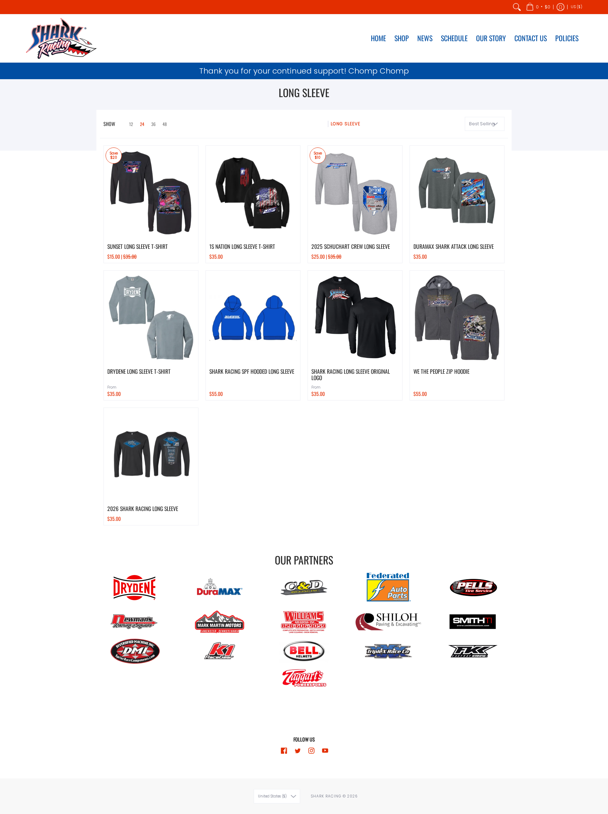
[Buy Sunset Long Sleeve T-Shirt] (151, 192)
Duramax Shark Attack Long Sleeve (453, 246)
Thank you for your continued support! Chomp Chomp (304, 70)
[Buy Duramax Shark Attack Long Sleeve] (457, 192)
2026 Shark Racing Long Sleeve (142, 508)
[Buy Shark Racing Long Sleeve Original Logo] (355, 317)
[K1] (219, 651)
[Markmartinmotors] (219, 622)
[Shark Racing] (61, 38)
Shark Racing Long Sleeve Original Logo (350, 374)
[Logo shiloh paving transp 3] (388, 622)
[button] (538, 7)
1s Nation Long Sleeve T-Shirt (242, 246)
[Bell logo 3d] (304, 651)
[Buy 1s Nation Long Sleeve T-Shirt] (253, 192)
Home (318, 124)
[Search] (517, 7)
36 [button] (153, 124)
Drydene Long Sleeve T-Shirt (139, 371)
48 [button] (165, 124)
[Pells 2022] (473, 588)
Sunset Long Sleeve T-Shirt (137, 246)
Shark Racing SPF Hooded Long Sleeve (251, 371)
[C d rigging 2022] (304, 588)
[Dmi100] (135, 651)
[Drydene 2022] (135, 588)
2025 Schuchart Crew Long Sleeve (350, 246)
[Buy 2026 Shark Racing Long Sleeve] (151, 455)
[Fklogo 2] (473, 651)
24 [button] (142, 124)
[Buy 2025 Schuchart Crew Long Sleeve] (355, 192)
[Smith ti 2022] (473, 621)
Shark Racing (327, 796)
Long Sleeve (345, 124)
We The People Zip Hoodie (441, 371)
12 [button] (131, 124)
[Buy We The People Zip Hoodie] (457, 317)
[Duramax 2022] (219, 587)
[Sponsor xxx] (388, 651)
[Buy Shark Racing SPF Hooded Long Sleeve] (253, 317)
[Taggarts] (304, 678)
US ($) (576, 7)
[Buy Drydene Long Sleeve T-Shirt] (151, 317)
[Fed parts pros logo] (388, 587)
